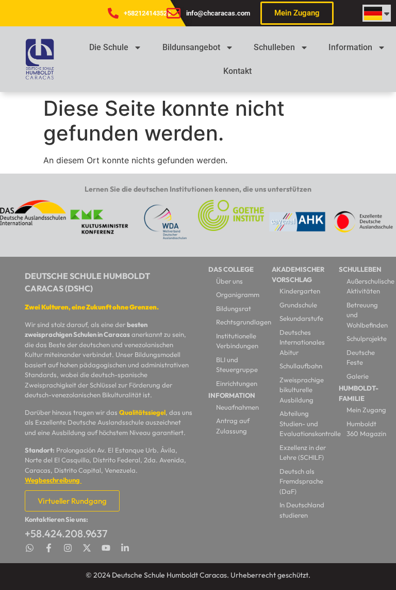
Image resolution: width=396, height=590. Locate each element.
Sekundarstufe (301, 318)
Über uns (229, 281)
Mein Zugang (366, 410)
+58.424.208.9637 (66, 533)
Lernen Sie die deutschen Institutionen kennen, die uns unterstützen (198, 189)
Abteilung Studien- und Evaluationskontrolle (304, 423)
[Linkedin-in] (125, 548)
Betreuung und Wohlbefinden (367, 315)
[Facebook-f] (49, 548)
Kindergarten (299, 291)
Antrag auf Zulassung (233, 425)
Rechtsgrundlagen (238, 322)
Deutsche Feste (360, 357)
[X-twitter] (87, 548)
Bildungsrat (233, 308)
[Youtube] (106, 548)
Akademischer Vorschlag (298, 274)
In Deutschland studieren (301, 510)
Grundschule (298, 305)
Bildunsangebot (191, 47)
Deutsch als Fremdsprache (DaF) (301, 481)
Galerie (357, 376)
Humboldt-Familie (358, 393)
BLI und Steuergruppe (237, 364)
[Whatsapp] (30, 548)
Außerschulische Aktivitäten (367, 286)
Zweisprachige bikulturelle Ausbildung (301, 390)
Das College (231, 269)
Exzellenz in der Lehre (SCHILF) (302, 452)
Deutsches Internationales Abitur (302, 342)
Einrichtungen (236, 383)
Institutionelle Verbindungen (237, 341)
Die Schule (108, 47)
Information (350, 47)
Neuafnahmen (237, 407)
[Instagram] (68, 548)
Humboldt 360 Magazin (366, 429)
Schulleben (274, 47)
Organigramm (237, 294)
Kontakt (237, 71)
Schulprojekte (366, 338)
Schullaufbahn (300, 366)
